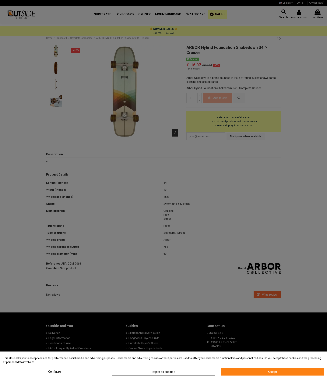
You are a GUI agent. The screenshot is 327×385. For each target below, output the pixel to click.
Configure (54, 371)
